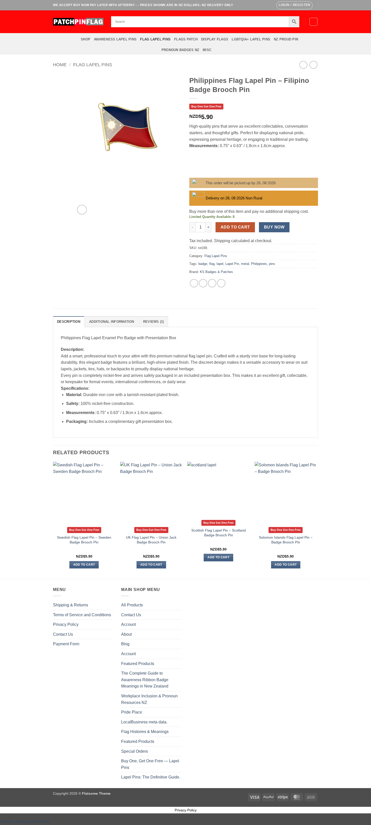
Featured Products (137, 663)
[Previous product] (313, 65)
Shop (85, 39)
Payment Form (66, 644)
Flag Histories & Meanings (145, 731)
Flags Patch (186, 39)
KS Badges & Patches (216, 272)
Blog (125, 644)
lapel (220, 264)
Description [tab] (68, 322)
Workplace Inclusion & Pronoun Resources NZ (149, 699)
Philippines (259, 264)
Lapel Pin (232, 264)
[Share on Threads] (212, 283)
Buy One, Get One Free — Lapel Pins (150, 764)
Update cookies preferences (25, 821)
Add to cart (235, 227)
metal (245, 264)
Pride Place (131, 712)
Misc (207, 50)
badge (202, 264)
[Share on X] (203, 283)
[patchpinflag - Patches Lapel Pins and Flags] (78, 21)
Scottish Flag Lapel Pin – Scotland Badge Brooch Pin (218, 532)
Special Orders (134, 751)
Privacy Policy (65, 624)
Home (60, 64)
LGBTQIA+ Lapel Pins (251, 39)
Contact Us (63, 634)
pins (272, 264)
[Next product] (303, 65)
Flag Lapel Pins (155, 39)
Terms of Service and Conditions (82, 615)
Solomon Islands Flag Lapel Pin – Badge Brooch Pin (285, 539)
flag (212, 264)
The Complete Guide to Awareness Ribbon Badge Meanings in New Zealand (144, 679)
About (126, 634)
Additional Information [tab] (111, 322)
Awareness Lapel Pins (115, 39)
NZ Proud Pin (286, 39)
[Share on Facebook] (194, 283)
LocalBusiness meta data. (144, 722)
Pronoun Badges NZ (180, 50)
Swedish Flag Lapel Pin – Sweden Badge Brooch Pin (84, 539)
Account (128, 624)
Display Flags (214, 39)
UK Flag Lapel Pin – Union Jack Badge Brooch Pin (151, 539)
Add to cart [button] (84, 564)
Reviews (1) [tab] (153, 322)
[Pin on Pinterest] (221, 283)
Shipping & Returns (70, 605)
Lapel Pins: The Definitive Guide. (150, 777)
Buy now (274, 227)
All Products (132, 605)
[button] (294, 5)
